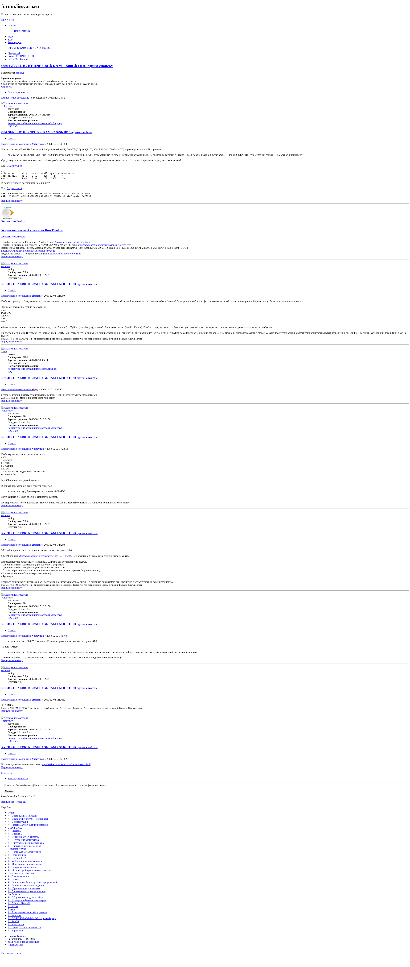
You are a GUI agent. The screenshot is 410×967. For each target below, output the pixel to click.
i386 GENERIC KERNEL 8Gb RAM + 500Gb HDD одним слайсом (57, 66)
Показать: (9, 785)
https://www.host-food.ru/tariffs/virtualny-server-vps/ (104, 245)
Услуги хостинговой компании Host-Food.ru (32, 230)
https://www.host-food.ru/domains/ (63, 253)
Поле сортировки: (44, 785)
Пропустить (7, 19)
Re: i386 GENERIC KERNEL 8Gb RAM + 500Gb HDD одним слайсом (49, 284)
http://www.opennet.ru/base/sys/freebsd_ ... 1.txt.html (45, 556)
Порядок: (83, 785)
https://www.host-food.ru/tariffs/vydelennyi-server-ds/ (28, 250)
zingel (4, 351)
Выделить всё (14, 165)
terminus (20, 72)
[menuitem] (22, 30)
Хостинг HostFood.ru (13, 221)
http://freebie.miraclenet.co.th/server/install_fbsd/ (66, 764)
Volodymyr (7, 106)
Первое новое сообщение (15, 97)
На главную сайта (11, 953)
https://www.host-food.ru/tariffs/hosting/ (69, 242)
